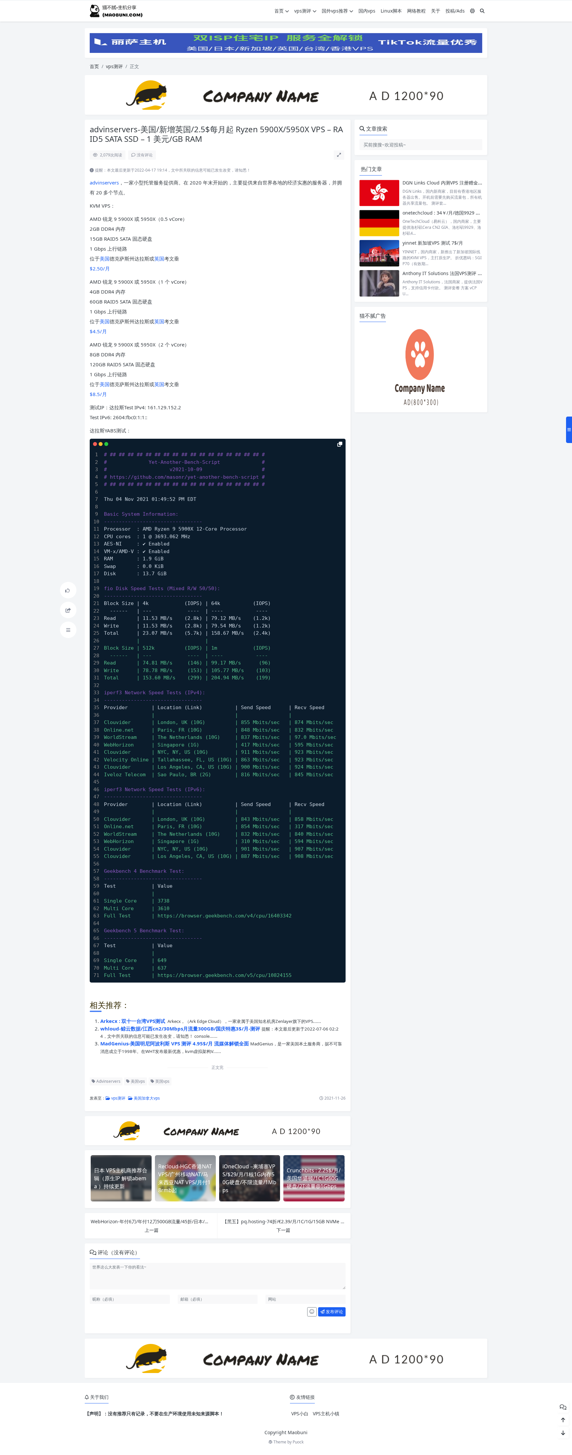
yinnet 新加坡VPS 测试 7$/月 (433, 243)
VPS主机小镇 (326, 1413)
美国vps (137, 1081)
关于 (435, 11)
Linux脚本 (391, 11)
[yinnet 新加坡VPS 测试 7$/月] (379, 253)
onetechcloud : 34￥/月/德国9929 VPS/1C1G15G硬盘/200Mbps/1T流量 (478, 213)
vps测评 (302, 11)
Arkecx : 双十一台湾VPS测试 (133, 1021)
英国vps (161, 1081)
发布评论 (334, 1311)
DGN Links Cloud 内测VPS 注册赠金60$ (444, 183)
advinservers (104, 182)
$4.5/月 (98, 331)
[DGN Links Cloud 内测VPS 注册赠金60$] (379, 193)
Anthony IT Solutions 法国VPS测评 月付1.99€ (451, 273)
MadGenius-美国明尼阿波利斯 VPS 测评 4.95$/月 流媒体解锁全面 (175, 1043)
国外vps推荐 (335, 11)
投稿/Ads (455, 11)
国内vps (366, 11)
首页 (279, 11)
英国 (159, 258)
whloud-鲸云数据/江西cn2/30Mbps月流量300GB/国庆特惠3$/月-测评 (181, 1028)
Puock (298, 1442)
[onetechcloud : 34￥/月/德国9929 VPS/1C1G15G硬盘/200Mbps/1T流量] (379, 223)
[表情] (312, 1311)
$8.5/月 (98, 394)
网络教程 (416, 11)
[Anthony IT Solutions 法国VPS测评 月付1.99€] (379, 283)
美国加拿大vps (146, 1098)
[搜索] (482, 10)
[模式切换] (472, 10)
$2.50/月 (100, 268)
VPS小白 (300, 1413)
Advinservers (107, 1081)
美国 (105, 258)
